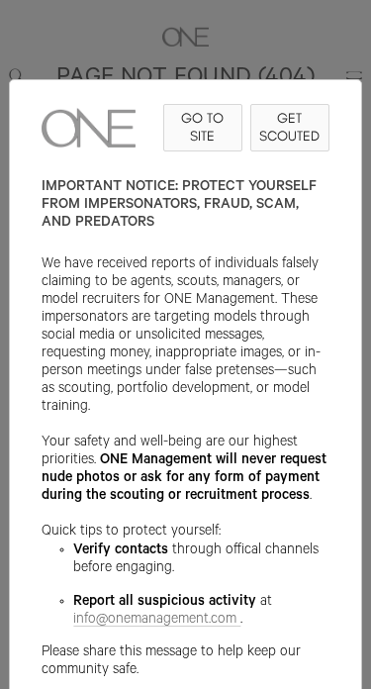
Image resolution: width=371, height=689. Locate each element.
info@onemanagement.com (154, 621)
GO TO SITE (202, 127)
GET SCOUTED (289, 127)
